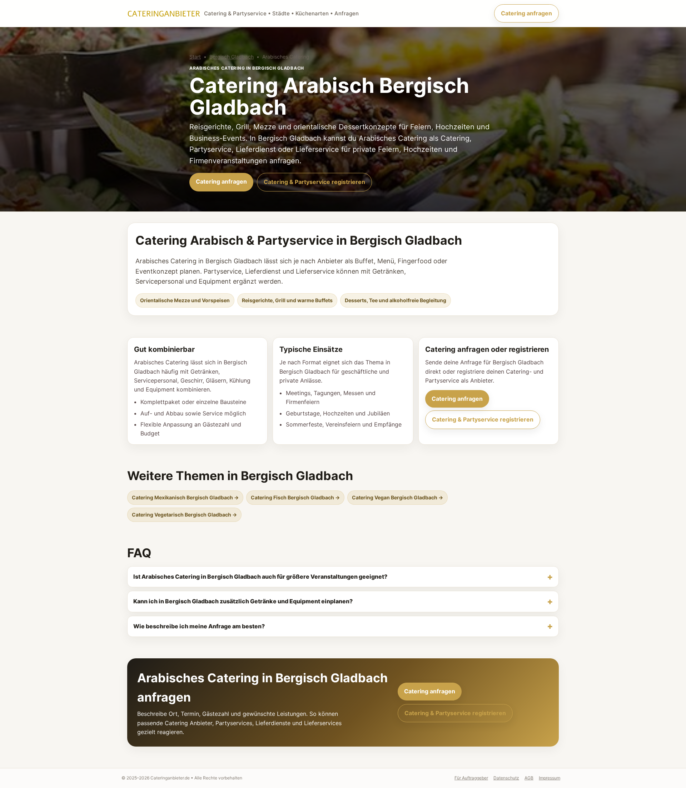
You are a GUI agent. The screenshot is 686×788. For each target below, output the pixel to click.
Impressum (549, 777)
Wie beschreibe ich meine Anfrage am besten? (199, 626)
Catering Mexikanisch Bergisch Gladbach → (185, 497)
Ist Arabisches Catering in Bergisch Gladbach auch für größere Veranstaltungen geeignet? (260, 576)
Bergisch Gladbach (231, 57)
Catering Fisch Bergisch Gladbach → (295, 497)
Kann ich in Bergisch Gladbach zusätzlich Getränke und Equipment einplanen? (243, 601)
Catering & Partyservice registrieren (314, 181)
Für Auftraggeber (471, 777)
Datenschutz (506, 777)
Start (195, 57)
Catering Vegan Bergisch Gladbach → (397, 497)
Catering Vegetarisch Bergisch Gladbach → (184, 515)
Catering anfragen (526, 13)
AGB (529, 777)
